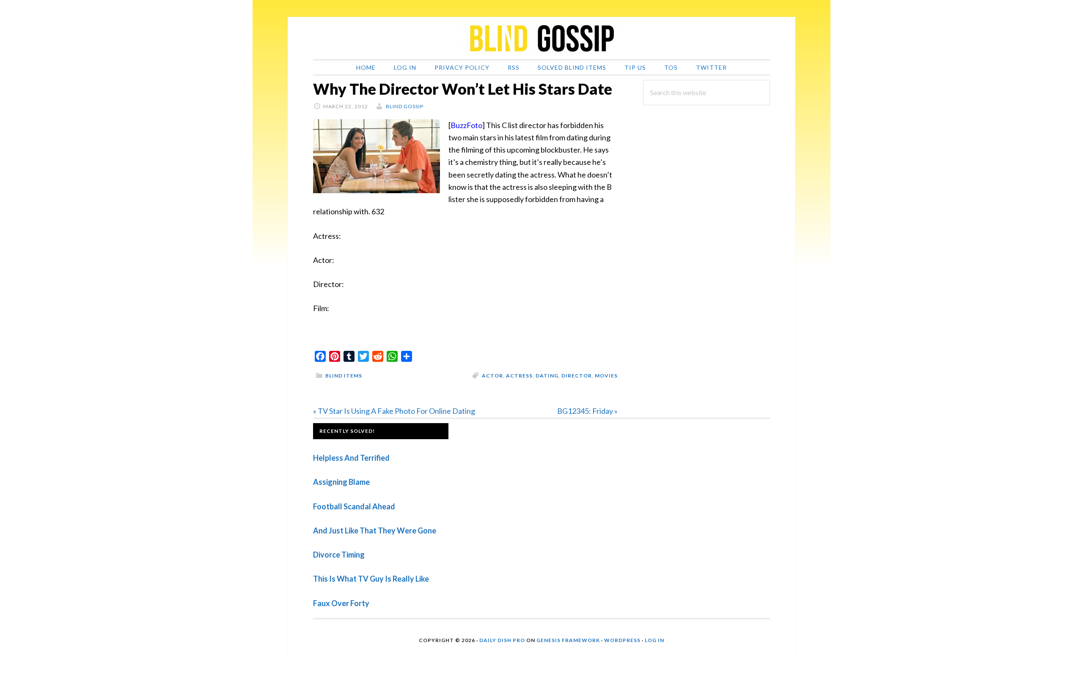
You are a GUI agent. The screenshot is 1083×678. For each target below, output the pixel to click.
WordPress (622, 640)
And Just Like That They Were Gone (374, 530)
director (576, 375)
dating (547, 375)
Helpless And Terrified (351, 457)
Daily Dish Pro (502, 640)
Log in (654, 640)
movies (606, 375)
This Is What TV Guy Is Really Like (371, 578)
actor (492, 375)
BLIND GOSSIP (541, 38)
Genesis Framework (568, 640)
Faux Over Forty (341, 603)
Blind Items (343, 375)
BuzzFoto (466, 125)
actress (519, 375)
